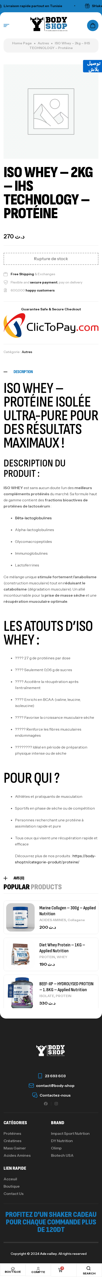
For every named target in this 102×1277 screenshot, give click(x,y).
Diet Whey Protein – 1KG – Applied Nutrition (62, 948)
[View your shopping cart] (92, 25)
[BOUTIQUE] (13, 1269)
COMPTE (38, 1272)
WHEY (62, 957)
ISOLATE (46, 996)
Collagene (76, 920)
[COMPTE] (38, 1269)
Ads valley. (49, 1254)
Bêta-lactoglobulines (33, 518)
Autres (43, 43)
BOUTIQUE (13, 1271)
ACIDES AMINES (52, 920)
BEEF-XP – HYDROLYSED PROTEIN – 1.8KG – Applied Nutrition (66, 987)
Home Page (22, 43)
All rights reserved (72, 1254)
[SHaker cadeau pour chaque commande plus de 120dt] (80, 6)
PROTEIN (47, 957)
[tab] (51, 372)
